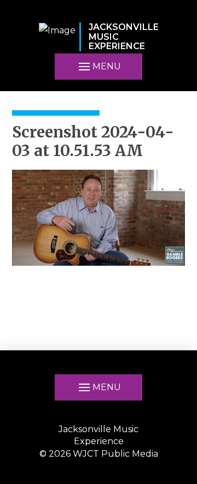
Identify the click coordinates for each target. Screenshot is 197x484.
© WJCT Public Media (98, 454)
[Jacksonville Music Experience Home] (57, 36)
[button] (98, 66)
